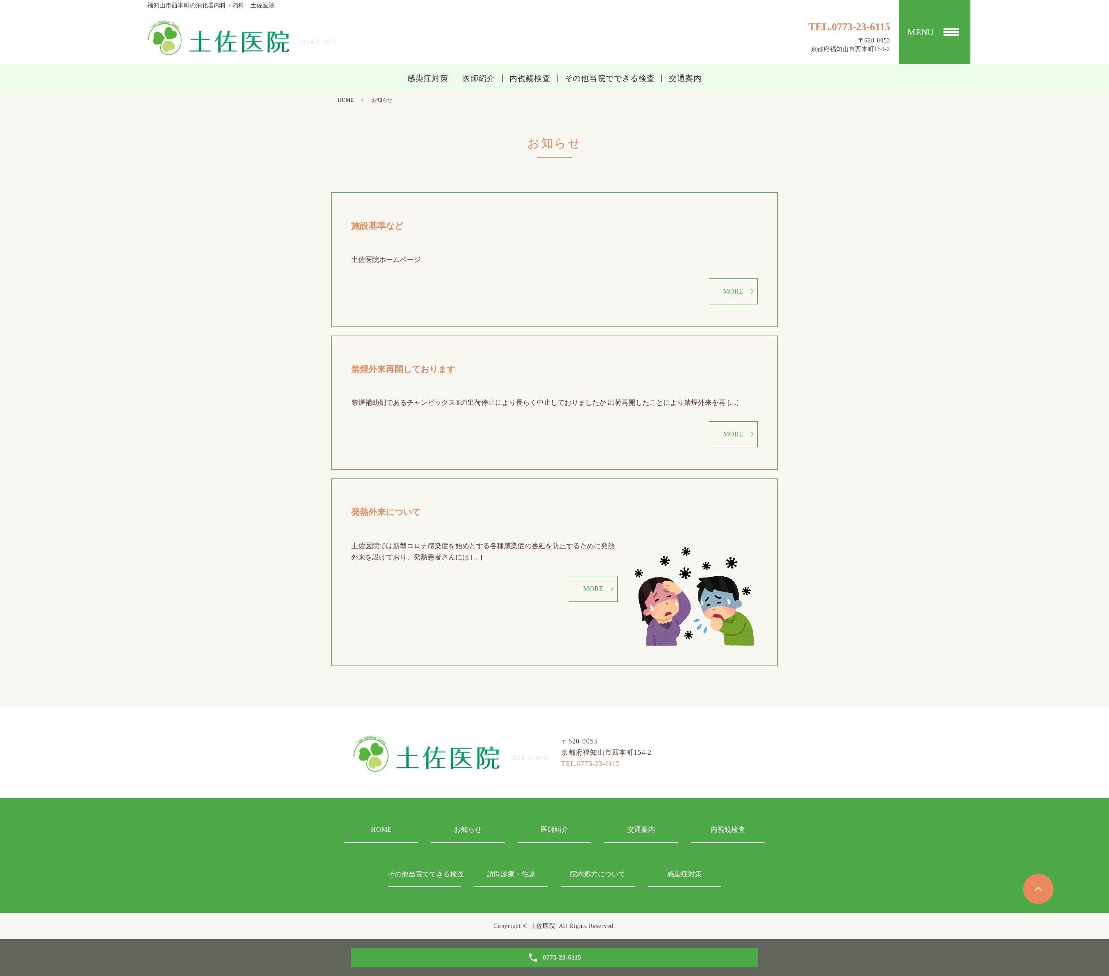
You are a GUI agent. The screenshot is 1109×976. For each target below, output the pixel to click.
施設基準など (381, 225)
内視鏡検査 (530, 78)
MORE (733, 291)
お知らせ (468, 829)
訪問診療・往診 (511, 874)
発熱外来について (386, 512)
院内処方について (598, 874)
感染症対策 (427, 78)
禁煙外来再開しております (403, 369)
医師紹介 (478, 78)
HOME (345, 100)
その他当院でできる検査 (610, 78)
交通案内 (685, 78)
